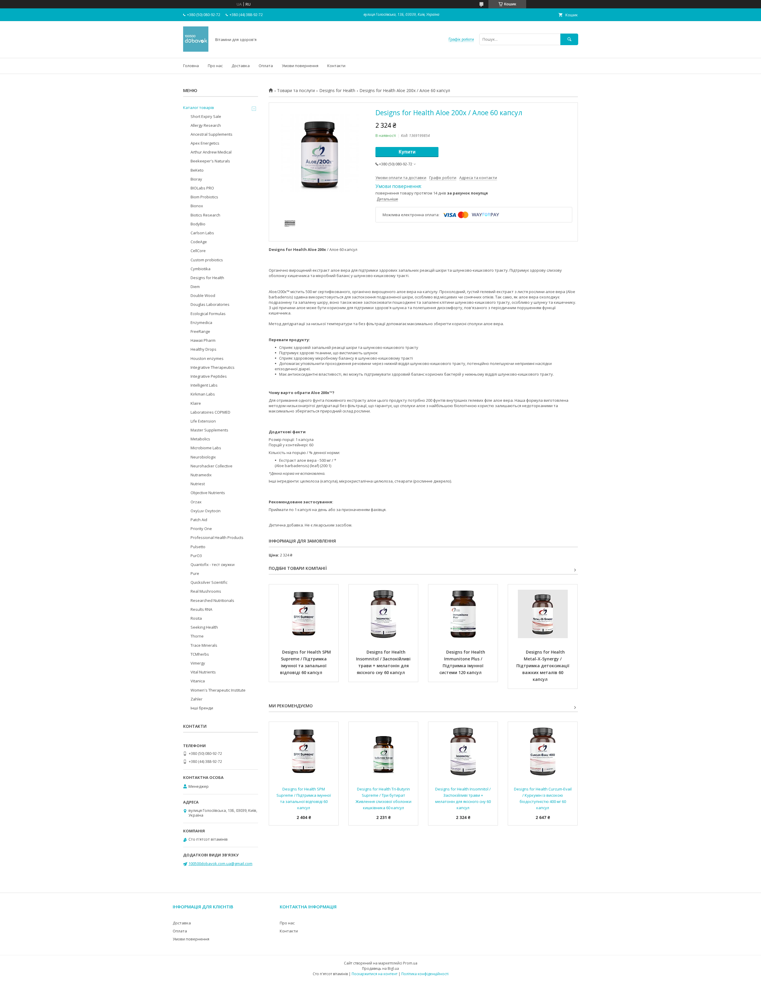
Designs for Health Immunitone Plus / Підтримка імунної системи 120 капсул (463, 662)
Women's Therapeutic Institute (218, 690)
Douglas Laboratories (210, 304)
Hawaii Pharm (203, 340)
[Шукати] (569, 39)
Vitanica (198, 681)
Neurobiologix (203, 457)
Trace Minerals (204, 645)
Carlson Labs (202, 232)
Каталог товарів (198, 107)
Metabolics (200, 439)
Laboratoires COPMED (210, 412)
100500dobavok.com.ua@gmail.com (220, 863)
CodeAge (199, 241)
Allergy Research (206, 125)
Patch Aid (199, 519)
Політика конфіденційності (425, 973)
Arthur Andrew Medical (211, 152)
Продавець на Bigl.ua (380, 968)
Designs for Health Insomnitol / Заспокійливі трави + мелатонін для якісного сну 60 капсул (384, 662)
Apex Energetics (205, 143)
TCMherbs (200, 654)
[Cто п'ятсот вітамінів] (195, 50)
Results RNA (201, 609)
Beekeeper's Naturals (210, 161)
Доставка (241, 65)
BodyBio (198, 224)
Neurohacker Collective (211, 466)
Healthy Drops (203, 349)
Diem (195, 286)
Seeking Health (204, 627)
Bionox (197, 205)
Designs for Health (337, 90)
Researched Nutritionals (212, 600)
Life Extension (203, 421)
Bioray (196, 179)
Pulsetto (198, 546)
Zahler (196, 699)
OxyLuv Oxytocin (206, 510)
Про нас (215, 65)
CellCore (198, 250)
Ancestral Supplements (211, 134)
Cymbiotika (200, 268)
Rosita (196, 618)
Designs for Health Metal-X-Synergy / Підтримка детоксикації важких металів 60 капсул (543, 665)
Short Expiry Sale (206, 116)
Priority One (201, 528)
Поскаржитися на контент (374, 973)
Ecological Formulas (208, 313)
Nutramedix (201, 474)
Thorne (197, 636)
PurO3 (196, 555)
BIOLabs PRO (202, 188)
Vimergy (198, 663)
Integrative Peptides (209, 376)
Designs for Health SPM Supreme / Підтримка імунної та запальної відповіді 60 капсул (306, 662)
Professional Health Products (217, 537)
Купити (407, 151)
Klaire (196, 403)
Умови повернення (300, 65)
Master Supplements (209, 430)
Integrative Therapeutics (213, 367)
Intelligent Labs (204, 385)
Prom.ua (410, 963)
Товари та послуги (296, 90)
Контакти (336, 65)
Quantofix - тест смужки (213, 564)
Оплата (266, 65)
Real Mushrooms (206, 591)
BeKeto (197, 170)
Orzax (196, 502)
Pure (195, 573)
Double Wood (203, 295)
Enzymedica (201, 322)
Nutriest (198, 483)
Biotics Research (205, 215)
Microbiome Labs (206, 447)
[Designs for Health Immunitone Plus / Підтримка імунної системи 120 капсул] (463, 614)
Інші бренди (202, 708)
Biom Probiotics (204, 197)
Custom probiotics (207, 260)
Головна (191, 65)
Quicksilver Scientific (209, 582)
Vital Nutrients (203, 672)
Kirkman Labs (203, 394)
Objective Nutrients (208, 492)
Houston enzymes (207, 358)
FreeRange (200, 331)
